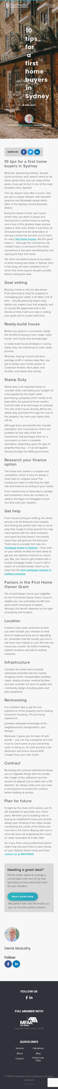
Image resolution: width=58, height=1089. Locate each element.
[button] (24, 152)
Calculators (38, 1048)
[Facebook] (8, 964)
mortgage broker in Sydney (21, 547)
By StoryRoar (29, 1084)
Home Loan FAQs (38, 1059)
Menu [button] (52, 5)
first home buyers (25, 239)
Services (20, 1048)
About (20, 1053)
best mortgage (30, 570)
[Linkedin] (16, 964)
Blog (38, 1053)
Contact (19, 1058)
